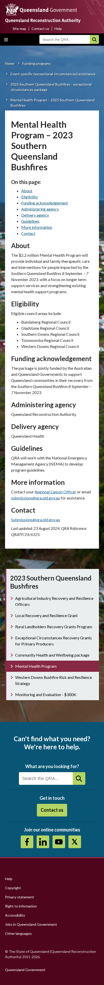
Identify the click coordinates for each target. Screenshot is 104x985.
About (26, 190)
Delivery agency (35, 215)
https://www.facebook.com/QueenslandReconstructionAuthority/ (27, 841)
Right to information (21, 906)
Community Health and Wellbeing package (52, 655)
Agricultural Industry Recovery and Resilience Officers (54, 601)
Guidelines (30, 221)
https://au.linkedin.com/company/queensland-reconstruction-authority (43, 841)
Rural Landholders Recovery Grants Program (53, 626)
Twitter (74, 841)
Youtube (59, 841)
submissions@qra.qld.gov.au (35, 497)
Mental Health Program (36, 666)
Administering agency (40, 209)
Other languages (18, 933)
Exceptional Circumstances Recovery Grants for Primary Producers (53, 640)
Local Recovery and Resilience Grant (46, 615)
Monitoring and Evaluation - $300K (45, 694)
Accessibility (15, 915)
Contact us (40, 28)
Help (58, 28)
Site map (19, 28)
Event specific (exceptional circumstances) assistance (53, 74)
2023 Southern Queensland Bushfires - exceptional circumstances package (51, 87)
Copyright (13, 888)
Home (9, 63)
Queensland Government (25, 970)
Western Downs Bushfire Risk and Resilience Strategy (53, 680)
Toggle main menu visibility (6, 39)
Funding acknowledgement (44, 202)
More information (36, 227)
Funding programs (36, 63)
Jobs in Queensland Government (31, 924)
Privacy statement (19, 897)
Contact (28, 233)
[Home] (52, 14)
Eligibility (29, 196)
